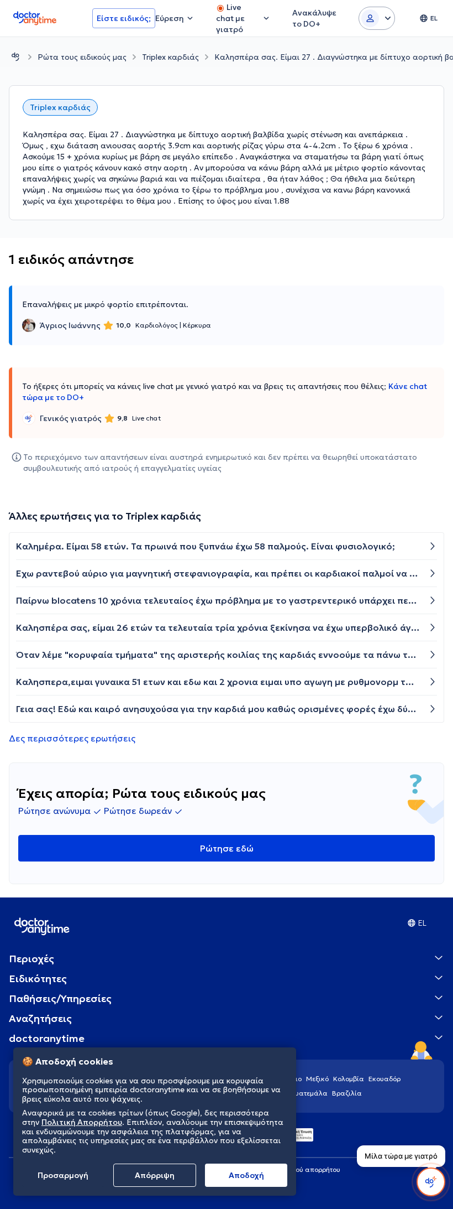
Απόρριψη (155, 1175)
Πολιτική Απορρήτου (81, 1122)
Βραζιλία (347, 1093)
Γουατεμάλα (308, 1093)
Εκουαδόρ (384, 1079)
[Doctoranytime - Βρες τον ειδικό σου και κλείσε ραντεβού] (15, 56)
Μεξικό (317, 1079)
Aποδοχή (246, 1175)
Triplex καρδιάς (170, 57)
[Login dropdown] (377, 18)
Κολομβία (348, 1079)
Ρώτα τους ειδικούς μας (82, 57)
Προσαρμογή (63, 1175)
